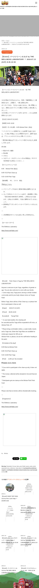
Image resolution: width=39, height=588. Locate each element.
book (9, 363)
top (36, 586)
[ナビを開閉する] (36, 3)
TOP (3, 40)
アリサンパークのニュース (15, 479)
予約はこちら (7, 184)
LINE (24, 458)
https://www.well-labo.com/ (10, 230)
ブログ (7, 40)
